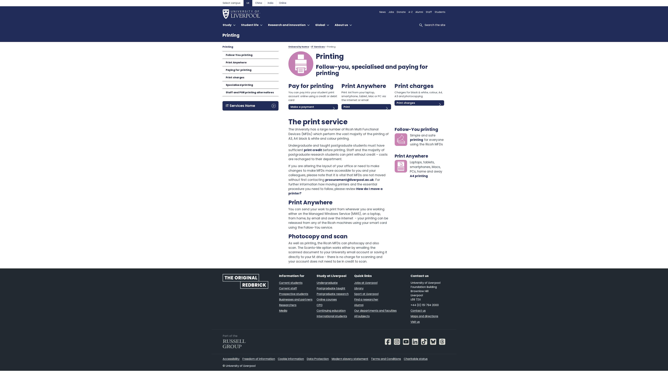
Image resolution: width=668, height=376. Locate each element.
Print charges (235, 77)
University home (298, 46)
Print (347, 107)
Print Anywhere (236, 62)
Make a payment (302, 107)
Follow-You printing (239, 55)
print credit (313, 150)
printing (416, 140)
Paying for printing (238, 70)
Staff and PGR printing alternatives (250, 92)
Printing (231, 35)
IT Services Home (240, 105)
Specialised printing (239, 85)
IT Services (318, 46)
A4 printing (419, 176)
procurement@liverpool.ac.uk (349, 180)
